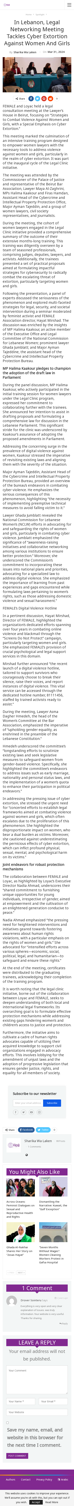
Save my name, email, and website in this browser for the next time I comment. (35, 1437)
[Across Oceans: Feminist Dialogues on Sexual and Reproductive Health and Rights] (20, 1187)
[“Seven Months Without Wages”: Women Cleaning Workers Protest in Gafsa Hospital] (53, 1232)
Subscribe (52, 1103)
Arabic (64, 1479)
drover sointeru (31, 1300)
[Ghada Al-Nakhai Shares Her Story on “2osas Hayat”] (20, 1232)
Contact (26, 1479)
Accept (36, 1502)
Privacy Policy (44, 1479)
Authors (10, 1479)
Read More (51, 1502)
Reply (65, 1323)
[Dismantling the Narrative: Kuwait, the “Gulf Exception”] (53, 1187)
